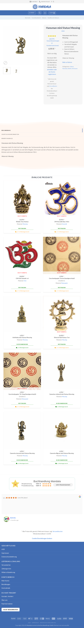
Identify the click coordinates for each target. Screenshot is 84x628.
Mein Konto (5, 581)
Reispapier (64, 283)
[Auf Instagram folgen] (53, 1)
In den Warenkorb (22, 344)
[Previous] (6, 46)
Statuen (44, 17)
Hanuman (65, 68)
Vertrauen (75, 68)
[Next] (35, 46)
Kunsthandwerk (36, 17)
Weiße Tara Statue (22, 221)
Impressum (5, 553)
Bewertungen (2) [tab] (7, 138)
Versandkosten (53, 86)
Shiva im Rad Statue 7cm (62, 337)
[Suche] (39, 12)
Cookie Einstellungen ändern (42, 538)
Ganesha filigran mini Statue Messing (62, 453)
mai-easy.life (65, 625)
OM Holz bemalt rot (22, 278)
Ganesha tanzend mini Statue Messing (22, 453)
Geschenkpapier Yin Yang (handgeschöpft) (22, 394)
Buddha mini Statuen (53, 17)
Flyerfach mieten (7, 604)
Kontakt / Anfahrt (7, 596)
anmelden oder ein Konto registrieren (52, 72)
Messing (25, 224)
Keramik (64, 224)
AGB (3, 549)
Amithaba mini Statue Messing (22, 337)
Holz (25, 281)
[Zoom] (5, 63)
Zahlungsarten (6, 569)
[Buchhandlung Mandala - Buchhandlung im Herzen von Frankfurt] (42, 6)
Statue (72, 66)
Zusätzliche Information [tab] (10, 134)
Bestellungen (6, 584)
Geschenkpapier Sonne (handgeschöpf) (62, 278)
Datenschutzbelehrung (9, 557)
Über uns (4, 600)
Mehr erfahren (67, 62)
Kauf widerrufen (10, 609)
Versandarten (6, 565)
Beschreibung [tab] (6, 130)
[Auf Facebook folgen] (51, 1)
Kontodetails (6, 588)
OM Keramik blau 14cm (61, 221)
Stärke (70, 68)
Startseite (27, 17)
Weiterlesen (22, 228)
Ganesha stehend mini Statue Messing (61, 394)
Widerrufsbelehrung (8, 572)
